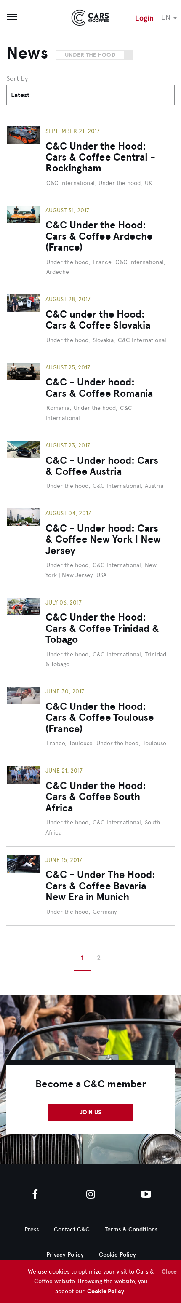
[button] (171, 17)
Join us (91, 1112)
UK (148, 183)
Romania (57, 408)
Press (31, 1229)
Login (144, 18)
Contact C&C (72, 1229)
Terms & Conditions (131, 1229)
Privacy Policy (65, 1254)
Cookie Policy (105, 1291)
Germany (105, 911)
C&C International (70, 183)
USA (101, 575)
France (102, 262)
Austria (154, 486)
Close (169, 1271)
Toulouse (80, 743)
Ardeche (57, 272)
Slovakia (103, 340)
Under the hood (90, 55)
